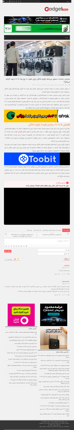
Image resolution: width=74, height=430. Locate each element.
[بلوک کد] (24, 246)
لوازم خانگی (29, 230)
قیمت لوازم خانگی (37, 230)
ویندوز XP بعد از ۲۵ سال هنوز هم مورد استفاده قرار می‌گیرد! (23, 377)
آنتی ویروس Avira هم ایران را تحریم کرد (52, 233)
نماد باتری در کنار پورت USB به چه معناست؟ (27, 346)
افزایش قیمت (18, 132)
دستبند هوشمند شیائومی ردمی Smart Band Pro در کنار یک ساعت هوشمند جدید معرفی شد (22, 234)
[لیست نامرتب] (19, 246)
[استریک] (14, 246)
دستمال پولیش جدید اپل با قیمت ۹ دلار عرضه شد (25, 362)
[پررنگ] (6, 246)
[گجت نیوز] (56, 12)
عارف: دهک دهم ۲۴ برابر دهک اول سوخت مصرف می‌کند (56, 386)
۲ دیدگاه (66, 85)
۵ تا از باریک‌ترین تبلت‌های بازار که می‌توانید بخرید (25, 343)
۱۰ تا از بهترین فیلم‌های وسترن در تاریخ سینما (59, 403)
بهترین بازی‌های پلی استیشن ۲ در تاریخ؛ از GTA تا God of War (54, 406)
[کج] (8, 246)
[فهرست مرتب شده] (16, 246)
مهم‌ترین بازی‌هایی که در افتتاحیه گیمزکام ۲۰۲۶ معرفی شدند (23, 380)
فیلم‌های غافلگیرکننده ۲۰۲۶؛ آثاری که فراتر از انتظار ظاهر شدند (23, 340)
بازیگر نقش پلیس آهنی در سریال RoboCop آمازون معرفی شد (23, 373)
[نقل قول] (21, 246)
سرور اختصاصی (55, 426)
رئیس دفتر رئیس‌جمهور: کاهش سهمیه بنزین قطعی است (56, 373)
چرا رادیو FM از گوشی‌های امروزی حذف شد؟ (27, 370)
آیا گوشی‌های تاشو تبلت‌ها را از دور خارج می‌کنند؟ (26, 356)
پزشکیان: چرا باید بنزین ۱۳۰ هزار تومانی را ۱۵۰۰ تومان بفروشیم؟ (55, 394)
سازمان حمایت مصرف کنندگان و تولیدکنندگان (52, 230)
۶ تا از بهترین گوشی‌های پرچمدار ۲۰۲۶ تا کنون (26, 350)
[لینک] (26, 246)
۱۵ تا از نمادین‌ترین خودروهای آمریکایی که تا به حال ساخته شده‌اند (22, 353)
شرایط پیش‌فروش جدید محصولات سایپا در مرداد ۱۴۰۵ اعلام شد (54, 365)
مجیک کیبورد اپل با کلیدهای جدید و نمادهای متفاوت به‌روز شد (22, 359)
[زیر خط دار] (11, 246)
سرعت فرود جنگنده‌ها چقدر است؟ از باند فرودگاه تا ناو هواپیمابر (22, 337)
